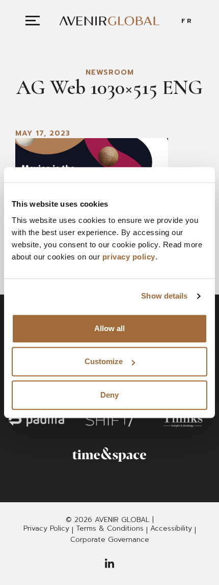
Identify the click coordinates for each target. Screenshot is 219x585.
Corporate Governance (109, 539)
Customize (104, 361)
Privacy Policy (46, 528)
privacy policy (128, 256)
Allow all (109, 328)
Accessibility (171, 528)
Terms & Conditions (110, 528)
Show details (164, 295)
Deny (109, 395)
